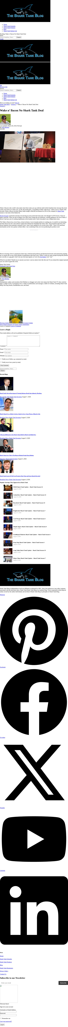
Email (2, 352)
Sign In (17, 103)
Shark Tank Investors (16, 397)
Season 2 (2, 106)
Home (1, 956)
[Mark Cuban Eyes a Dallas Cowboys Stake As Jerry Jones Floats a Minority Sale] (6, 410)
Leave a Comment (16, 326)
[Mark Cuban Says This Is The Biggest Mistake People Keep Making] (6, 452)
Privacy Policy (4, 971)
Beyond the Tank (5, 397)
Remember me (6, 1018)
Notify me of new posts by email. (11, 362)
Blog (1, 965)
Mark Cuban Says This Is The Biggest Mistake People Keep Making (17, 455)
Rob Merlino (5, 127)
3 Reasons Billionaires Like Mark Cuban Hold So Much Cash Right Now (18, 434)
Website (2, 355)
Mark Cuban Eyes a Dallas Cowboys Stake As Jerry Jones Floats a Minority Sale (20, 414)
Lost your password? (6, 1021)
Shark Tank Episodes (6, 959)
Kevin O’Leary (4, 216)
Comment (3, 346)
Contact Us (3, 974)
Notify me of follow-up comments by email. (14, 359)
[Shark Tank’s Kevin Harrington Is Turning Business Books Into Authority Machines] (6, 390)
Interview (2, 459)
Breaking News (4, 417)
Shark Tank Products (6, 962)
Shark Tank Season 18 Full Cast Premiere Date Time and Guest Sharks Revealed (20, 476)
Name (2, 349)
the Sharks (43, 257)
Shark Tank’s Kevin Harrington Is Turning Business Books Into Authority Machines (21, 393)
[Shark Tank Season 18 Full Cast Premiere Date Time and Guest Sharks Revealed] (6, 472)
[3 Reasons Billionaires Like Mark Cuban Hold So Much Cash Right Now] (6, 431)
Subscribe (63, 983)
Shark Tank (61, 211)
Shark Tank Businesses (6, 968)
